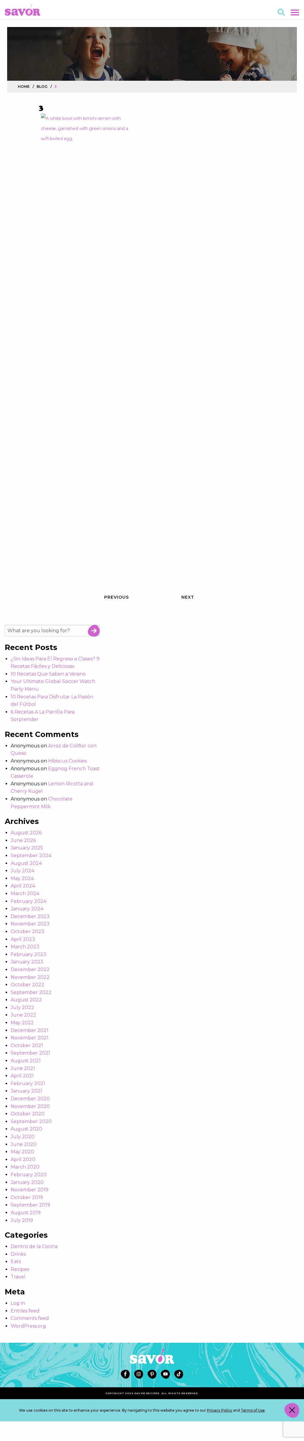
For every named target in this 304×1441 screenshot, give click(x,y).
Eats (16, 1261)
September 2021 (30, 1053)
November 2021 (29, 1038)
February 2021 (28, 1083)
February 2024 (28, 901)
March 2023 (25, 946)
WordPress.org (28, 1326)
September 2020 (31, 1121)
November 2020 (30, 1106)
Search (94, 631)
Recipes (20, 1269)
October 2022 (27, 984)
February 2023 (28, 954)
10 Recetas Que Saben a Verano (48, 674)
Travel (18, 1277)
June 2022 (23, 1015)
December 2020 (30, 1098)
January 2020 (27, 1182)
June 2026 (23, 840)
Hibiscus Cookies (67, 761)
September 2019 (30, 1205)
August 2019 (26, 1212)
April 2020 (23, 1159)
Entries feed (25, 1311)
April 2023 (23, 939)
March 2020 (25, 1167)
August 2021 (26, 1060)
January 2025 (27, 848)
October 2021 (27, 1045)
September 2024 (31, 855)
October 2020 (28, 1114)
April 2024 (23, 886)
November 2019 (29, 1190)
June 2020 (24, 1144)
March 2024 (25, 893)
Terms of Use (253, 1410)
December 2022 (30, 969)
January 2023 (27, 962)
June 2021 (23, 1068)
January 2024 (27, 908)
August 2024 (26, 863)
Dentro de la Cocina (34, 1246)
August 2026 (26, 833)
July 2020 (22, 1136)
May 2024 (22, 878)
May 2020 (22, 1152)
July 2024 (22, 871)
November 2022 (30, 977)
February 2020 (29, 1174)
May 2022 (22, 1022)
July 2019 (22, 1220)
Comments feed (30, 1318)
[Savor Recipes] (22, 9)
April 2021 (22, 1076)
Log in (18, 1303)
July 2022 (22, 1007)
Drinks (18, 1254)
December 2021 (29, 1030)
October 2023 (27, 931)
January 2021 (26, 1091)
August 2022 (26, 1000)
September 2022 (31, 992)
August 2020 (26, 1129)
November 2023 (30, 924)
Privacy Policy (219, 1410)
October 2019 (27, 1197)
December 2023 (30, 916)
